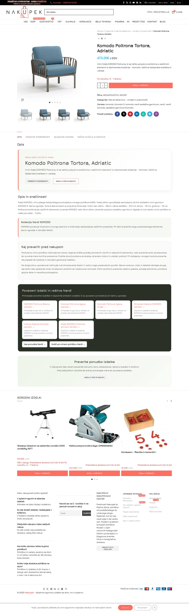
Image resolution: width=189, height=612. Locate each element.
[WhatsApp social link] (143, 114)
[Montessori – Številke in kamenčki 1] (146, 427)
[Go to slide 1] (49, 102)
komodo (110, 104)
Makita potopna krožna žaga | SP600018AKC (91, 446)
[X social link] (127, 2)
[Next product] (105, 38)
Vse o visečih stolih (131, 521)
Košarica (153, 507)
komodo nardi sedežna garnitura (142, 104)
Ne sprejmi (142, 607)
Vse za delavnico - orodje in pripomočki (133, 31)
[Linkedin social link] (140, 2)
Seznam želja (155, 498)
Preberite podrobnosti (38, 181)
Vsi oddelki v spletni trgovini (134, 505)
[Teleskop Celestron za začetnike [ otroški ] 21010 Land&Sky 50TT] (42, 424)
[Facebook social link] (123, 2)
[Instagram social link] (130, 2)
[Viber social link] (156, 114)
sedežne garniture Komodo (119, 107)
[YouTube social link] (133, 2)
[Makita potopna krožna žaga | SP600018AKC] (94, 424)
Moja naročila (155, 511)
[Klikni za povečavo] (22, 100)
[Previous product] (98, 38)
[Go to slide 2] (52, 102)
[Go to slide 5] (60, 102)
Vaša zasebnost (130, 516)
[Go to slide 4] (57, 102)
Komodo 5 (120, 104)
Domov (100, 31)
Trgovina (109, 31)
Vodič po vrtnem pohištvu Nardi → (68, 344)
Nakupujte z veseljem (107, 548)
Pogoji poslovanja (131, 512)
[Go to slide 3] (54, 102)
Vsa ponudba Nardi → (35, 344)
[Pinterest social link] (137, 2)
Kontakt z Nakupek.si (134, 499)
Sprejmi (125, 607)
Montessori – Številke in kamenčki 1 (138, 452)
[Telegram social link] (149, 114)
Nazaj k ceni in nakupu (66, 181)
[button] (20, 114)
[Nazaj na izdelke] (101, 38)
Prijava (153, 502)
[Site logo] (24, 12)
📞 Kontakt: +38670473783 (63, 2)
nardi (162, 104)
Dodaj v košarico (140, 85)
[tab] (19, 136)
